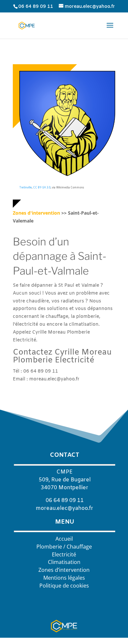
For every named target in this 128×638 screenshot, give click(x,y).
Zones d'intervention (36, 213)
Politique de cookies (64, 585)
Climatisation (64, 562)
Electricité (64, 554)
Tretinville (25, 187)
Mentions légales (64, 577)
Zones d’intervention (64, 569)
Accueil (64, 538)
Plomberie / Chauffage (64, 546)
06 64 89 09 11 (35, 7)
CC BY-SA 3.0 (42, 187)
